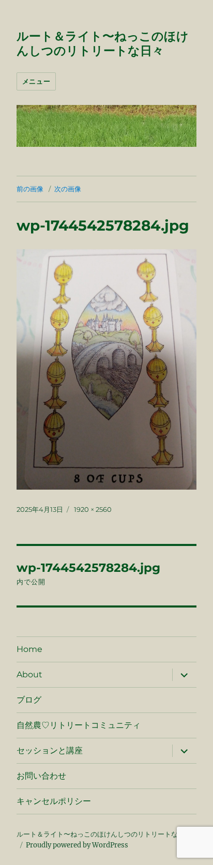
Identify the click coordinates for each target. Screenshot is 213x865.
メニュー (36, 81)
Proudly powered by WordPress (77, 845)
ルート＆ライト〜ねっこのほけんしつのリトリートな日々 (103, 43)
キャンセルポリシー (54, 801)
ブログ (29, 700)
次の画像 (67, 189)
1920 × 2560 (93, 509)
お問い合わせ (41, 776)
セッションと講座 (50, 750)
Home (29, 649)
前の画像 (30, 189)
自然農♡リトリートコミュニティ (79, 725)
